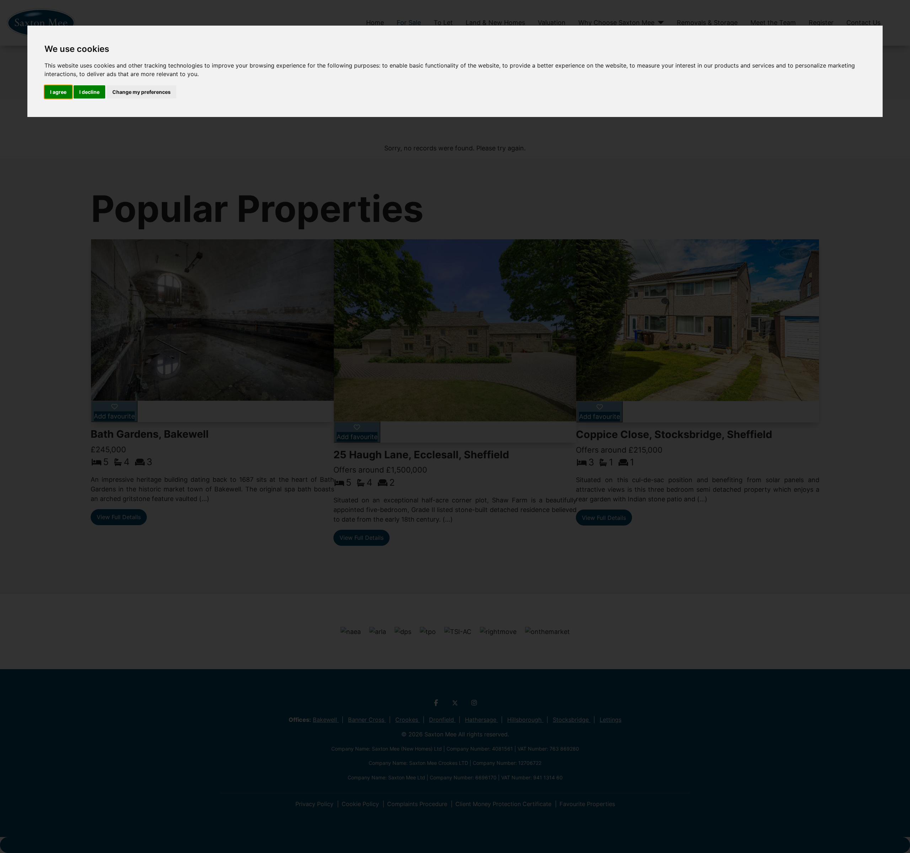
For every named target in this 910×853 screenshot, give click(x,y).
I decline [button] (89, 92)
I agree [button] (58, 92)
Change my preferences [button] (141, 92)
